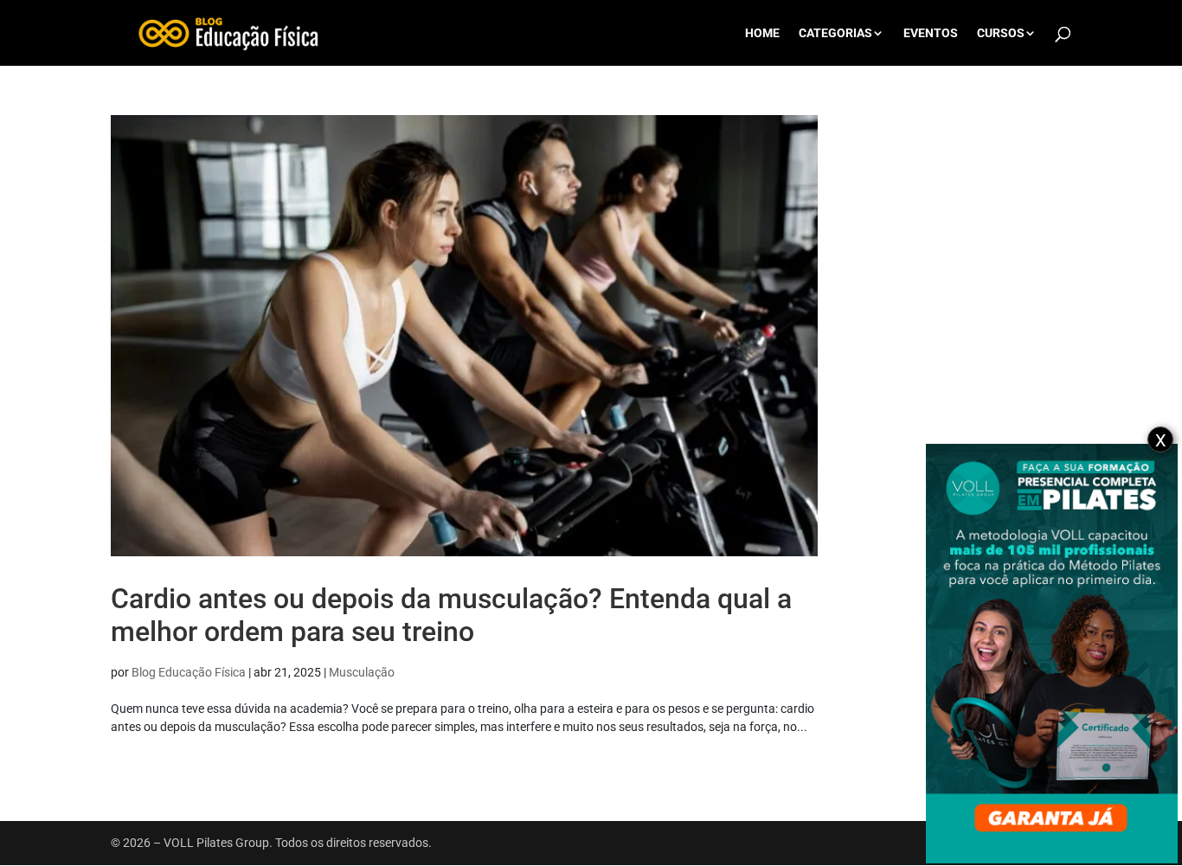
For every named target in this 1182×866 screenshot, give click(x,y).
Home (762, 33)
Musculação (362, 672)
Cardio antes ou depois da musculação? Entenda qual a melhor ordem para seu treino (451, 615)
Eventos (930, 33)
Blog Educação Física (189, 672)
